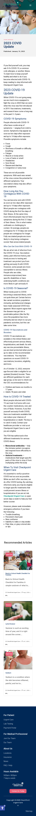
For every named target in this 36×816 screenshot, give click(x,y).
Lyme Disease (18, 624)
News (6, 761)
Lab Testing (8, 724)
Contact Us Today (18, 791)
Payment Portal (10, 728)
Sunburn (18, 673)
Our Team (8, 742)
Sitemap (29, 811)
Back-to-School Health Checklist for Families (18, 574)
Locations (7, 753)
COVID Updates (8, 39)
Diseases (8, 605)
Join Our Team (10, 738)
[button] (2, 808)
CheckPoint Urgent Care (13, 592)
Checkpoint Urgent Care (14, 496)
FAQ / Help (8, 765)
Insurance (8, 757)
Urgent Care (9, 554)
